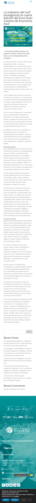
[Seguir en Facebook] (3, 485)
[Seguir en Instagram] (18, 485)
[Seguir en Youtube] (11, 485)
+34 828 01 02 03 (9, 469)
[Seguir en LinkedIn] (14, 485)
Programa (8, 448)
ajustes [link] (16, 496)
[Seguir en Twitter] (7, 485)
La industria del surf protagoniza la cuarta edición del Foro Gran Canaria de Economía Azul (17, 361)
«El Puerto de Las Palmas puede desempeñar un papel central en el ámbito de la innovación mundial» (17, 378)
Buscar (29, 332)
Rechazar (14, 500)
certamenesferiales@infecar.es (14, 473)
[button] (31, 475)
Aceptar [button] (6, 500)
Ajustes (24, 500)
